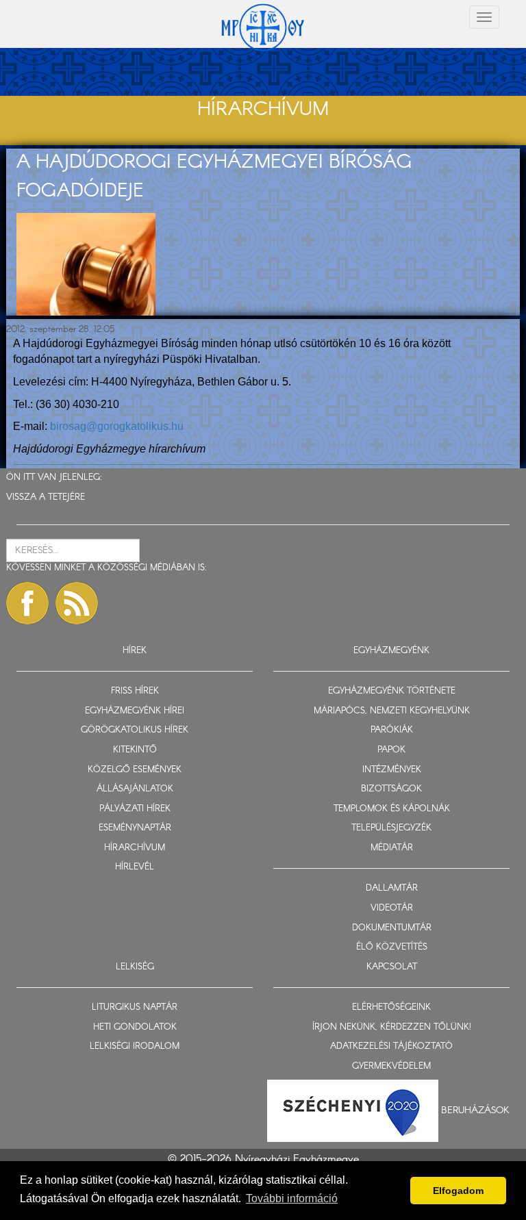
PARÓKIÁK (392, 730)
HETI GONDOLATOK (135, 1027)
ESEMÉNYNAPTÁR (135, 828)
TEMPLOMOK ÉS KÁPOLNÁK (392, 808)
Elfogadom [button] (458, 1190)
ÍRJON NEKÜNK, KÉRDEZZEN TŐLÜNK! (391, 1027)
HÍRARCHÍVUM (134, 847)
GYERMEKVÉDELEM (391, 1066)
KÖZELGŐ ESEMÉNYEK (134, 769)
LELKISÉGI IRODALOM (134, 1046)
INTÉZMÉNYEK (391, 769)
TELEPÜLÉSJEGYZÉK (391, 828)
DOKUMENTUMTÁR (391, 928)
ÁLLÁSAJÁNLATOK (135, 789)
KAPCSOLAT (391, 967)
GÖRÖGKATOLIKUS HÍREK (134, 730)
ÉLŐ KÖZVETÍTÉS (391, 947)
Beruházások (475, 1110)
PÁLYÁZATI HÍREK (135, 808)
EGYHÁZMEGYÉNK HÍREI (134, 710)
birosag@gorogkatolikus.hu (117, 426)
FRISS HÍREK (135, 691)
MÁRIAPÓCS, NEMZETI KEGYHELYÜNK (392, 710)
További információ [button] (292, 1198)
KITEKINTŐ (135, 750)
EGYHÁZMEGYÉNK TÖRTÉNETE (391, 691)
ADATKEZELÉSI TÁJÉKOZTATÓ (391, 1046)
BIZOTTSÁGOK (391, 789)
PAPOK (391, 750)
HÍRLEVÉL (134, 867)
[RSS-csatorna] (76, 603)
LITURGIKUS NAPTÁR (134, 1007)
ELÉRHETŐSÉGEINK (391, 1007)
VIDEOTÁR (392, 908)
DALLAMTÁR (392, 888)
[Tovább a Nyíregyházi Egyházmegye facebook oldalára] (27, 603)
